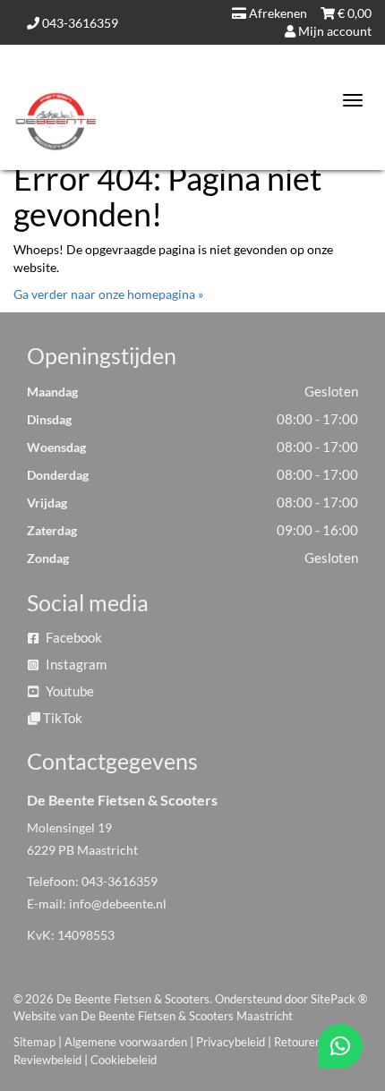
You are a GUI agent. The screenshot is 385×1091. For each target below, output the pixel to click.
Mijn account (333, 30)
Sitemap (34, 1042)
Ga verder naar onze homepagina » (108, 294)
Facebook (72, 637)
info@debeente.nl (118, 903)
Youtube (68, 691)
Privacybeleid (230, 1042)
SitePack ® (339, 999)
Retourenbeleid (313, 1042)
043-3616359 (78, 22)
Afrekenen (276, 13)
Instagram (75, 664)
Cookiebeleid (123, 1060)
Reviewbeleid (47, 1060)
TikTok (61, 718)
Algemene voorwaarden (125, 1042)
